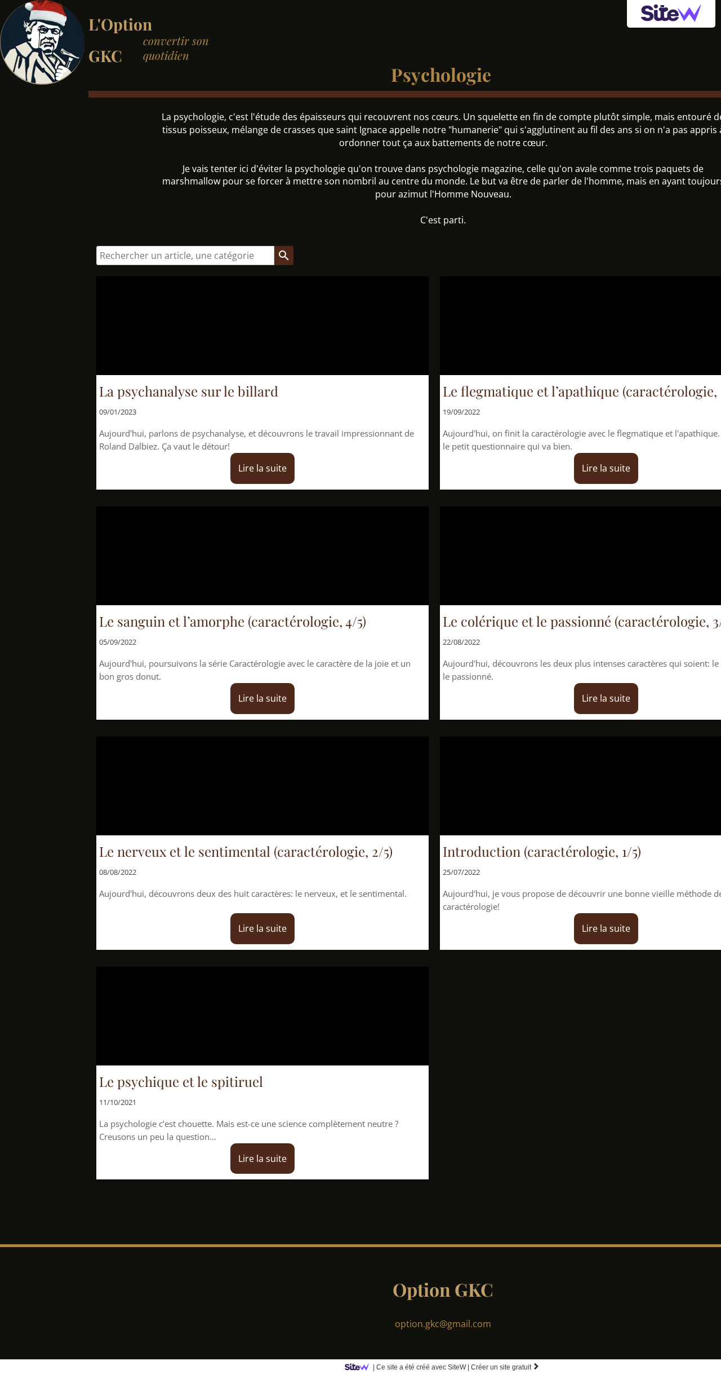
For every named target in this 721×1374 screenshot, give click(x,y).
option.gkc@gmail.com (443, 1324)
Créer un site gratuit (505, 1367)
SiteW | (421, 1367)
